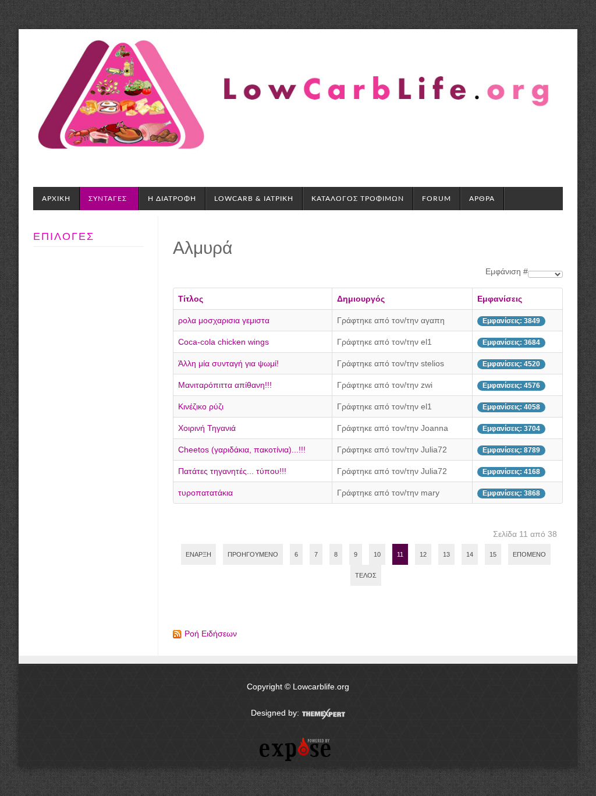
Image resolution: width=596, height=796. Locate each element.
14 (469, 554)
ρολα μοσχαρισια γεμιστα (223, 320)
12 (423, 554)
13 (446, 554)
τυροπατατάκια (205, 492)
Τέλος (366, 575)
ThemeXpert (323, 714)
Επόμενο (529, 554)
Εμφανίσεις (499, 298)
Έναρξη (198, 554)
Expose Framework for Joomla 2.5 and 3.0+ (70, 41)
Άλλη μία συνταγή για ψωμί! (228, 363)
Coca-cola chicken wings (223, 341)
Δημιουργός (361, 298)
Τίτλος (190, 298)
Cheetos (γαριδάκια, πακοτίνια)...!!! (242, 449)
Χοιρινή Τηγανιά (207, 428)
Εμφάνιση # (506, 271)
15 (492, 554)
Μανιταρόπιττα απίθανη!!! (225, 385)
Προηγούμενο (253, 554)
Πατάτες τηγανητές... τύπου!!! (232, 471)
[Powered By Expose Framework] (298, 749)
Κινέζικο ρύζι (201, 406)
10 (377, 554)
